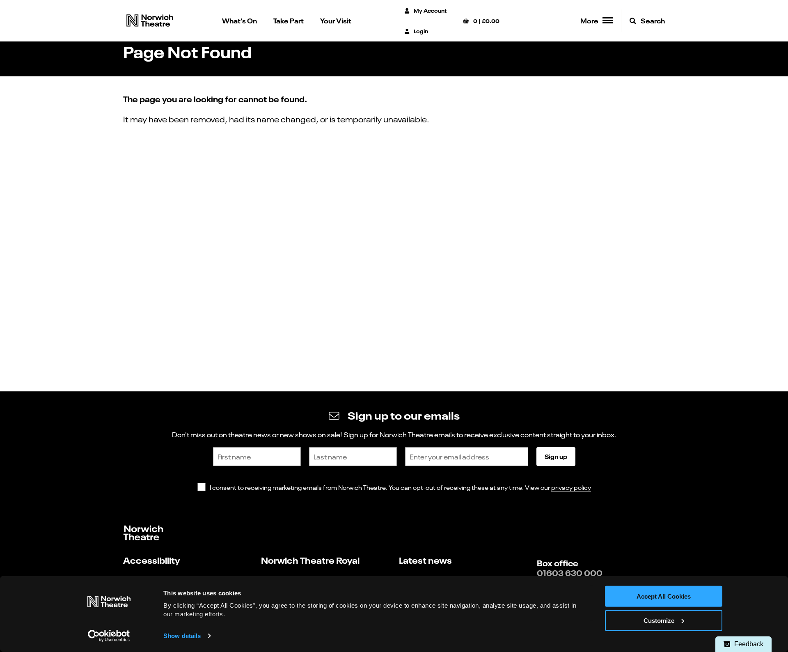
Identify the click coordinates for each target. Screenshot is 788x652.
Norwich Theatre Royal (310, 560)
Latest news (425, 560)
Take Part (288, 20)
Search (652, 20)
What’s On (239, 20)
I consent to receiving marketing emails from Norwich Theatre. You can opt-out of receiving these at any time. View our (400, 487)
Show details (182, 635)
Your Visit (335, 20)
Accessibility (151, 560)
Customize (659, 620)
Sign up (556, 456)
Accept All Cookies (664, 596)
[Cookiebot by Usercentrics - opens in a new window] (109, 636)
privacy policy (571, 487)
